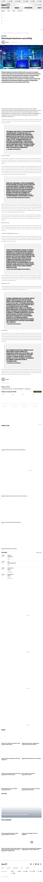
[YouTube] (38, 864)
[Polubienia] (1, 12)
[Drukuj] (1, 17)
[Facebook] (31, 864)
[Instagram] (41, 864)
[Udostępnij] (1, 23)
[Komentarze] (1, 14)
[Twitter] (33, 864)
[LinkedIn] (36, 864)
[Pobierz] (1, 20)
